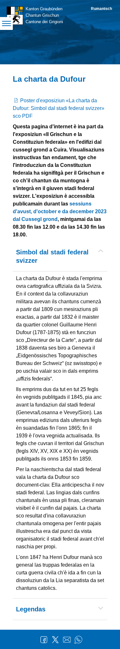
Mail (67, 639)
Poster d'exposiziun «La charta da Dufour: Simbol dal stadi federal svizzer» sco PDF (58, 108)
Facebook (44, 639)
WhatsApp (78, 639)
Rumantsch (101, 8)
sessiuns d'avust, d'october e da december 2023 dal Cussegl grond (60, 211)
